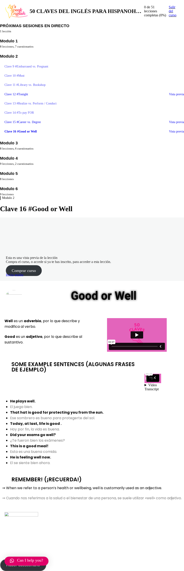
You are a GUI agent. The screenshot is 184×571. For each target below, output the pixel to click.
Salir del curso (172, 11)
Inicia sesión (14, 275)
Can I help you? (30, 560)
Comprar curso (24, 270)
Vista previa (176, 94)
